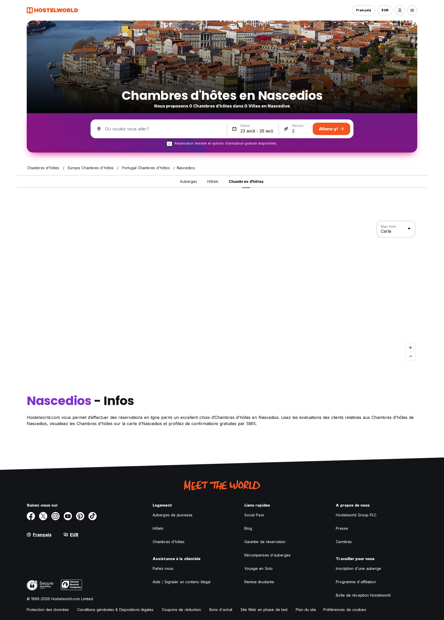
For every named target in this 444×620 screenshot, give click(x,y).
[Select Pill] (400, 10)
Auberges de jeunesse (172, 515)
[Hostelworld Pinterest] (80, 516)
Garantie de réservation (264, 542)
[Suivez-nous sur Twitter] (43, 516)
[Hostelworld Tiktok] (92, 516)
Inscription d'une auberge (358, 568)
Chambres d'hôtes (169, 542)
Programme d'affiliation (356, 582)
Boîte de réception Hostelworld (363, 595)
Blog (248, 528)
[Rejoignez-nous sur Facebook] (31, 516)
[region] (222, 291)
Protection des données (48, 609)
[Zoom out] (410, 356)
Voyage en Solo (258, 568)
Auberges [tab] (188, 181)
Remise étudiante (259, 582)
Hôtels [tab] (212, 181)
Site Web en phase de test (264, 609)
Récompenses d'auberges (267, 555)
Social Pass (254, 515)
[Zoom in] (410, 347)
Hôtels (158, 528)
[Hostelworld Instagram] (55, 516)
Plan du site (306, 609)
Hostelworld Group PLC (356, 515)
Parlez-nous (163, 568)
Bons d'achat (220, 609)
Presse (342, 528)
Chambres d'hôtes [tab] (246, 181)
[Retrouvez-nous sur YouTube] (68, 516)
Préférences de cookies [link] (344, 609)
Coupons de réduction (181, 609)
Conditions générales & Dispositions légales (115, 609)
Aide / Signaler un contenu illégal (181, 582)
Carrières (344, 542)
